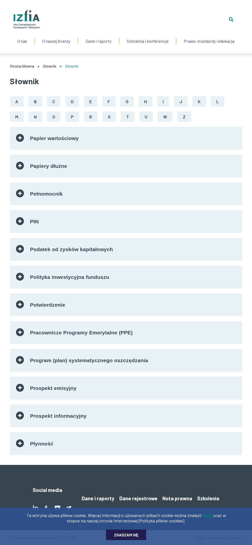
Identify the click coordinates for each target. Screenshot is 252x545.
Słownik (49, 66)
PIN (34, 221)
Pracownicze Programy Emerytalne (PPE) (81, 332)
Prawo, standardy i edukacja (209, 36)
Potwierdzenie (47, 305)
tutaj (207, 515)
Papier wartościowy (54, 138)
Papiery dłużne (48, 166)
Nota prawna (177, 498)
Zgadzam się (126, 534)
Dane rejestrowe (138, 498)
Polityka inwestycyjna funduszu (69, 277)
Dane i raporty (98, 41)
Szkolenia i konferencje (148, 36)
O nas (22, 36)
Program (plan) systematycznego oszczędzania (89, 360)
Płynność (41, 443)
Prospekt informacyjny (58, 416)
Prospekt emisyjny (53, 388)
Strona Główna (22, 66)
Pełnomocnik (46, 194)
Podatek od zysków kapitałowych (71, 249)
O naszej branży (56, 36)
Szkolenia (208, 498)
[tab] (126, 138)
